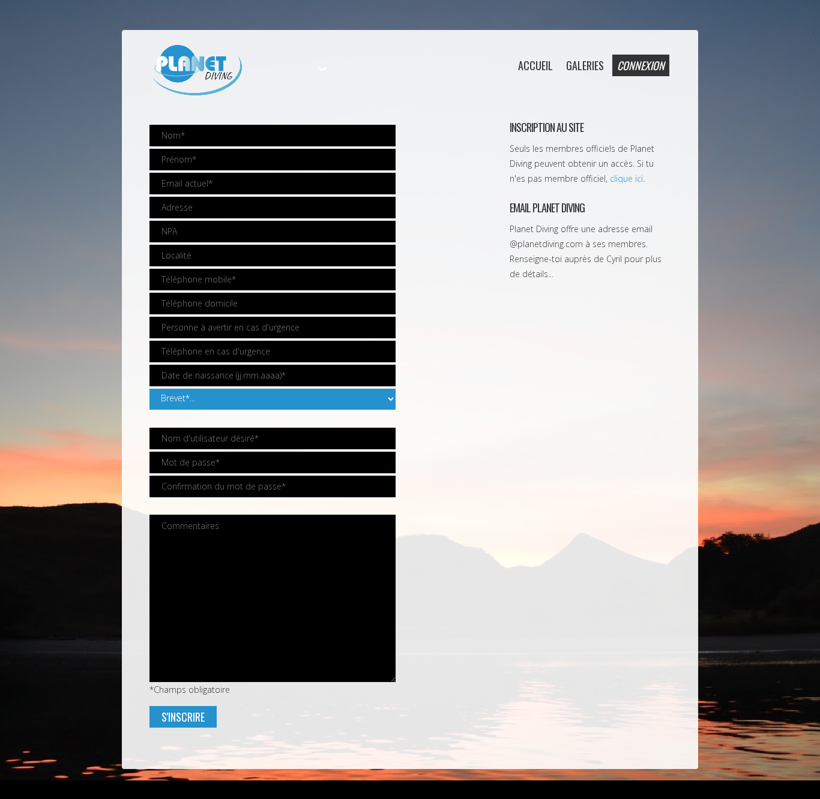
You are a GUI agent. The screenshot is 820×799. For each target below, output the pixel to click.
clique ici (626, 178)
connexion (641, 65)
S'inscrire (183, 717)
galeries (585, 65)
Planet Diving (197, 70)
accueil (535, 65)
